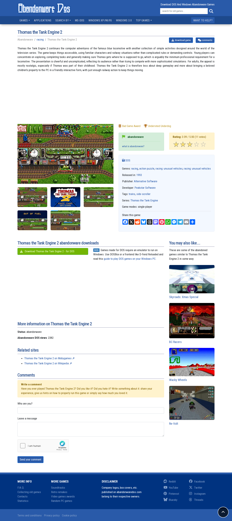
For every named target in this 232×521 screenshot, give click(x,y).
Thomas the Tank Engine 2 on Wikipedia (46, 363)
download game (182, 40)
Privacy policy (52, 515)
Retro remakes (59, 492)
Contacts (22, 496)
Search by (62, 20)
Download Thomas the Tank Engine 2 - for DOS (49, 251)
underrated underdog (159, 126)
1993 (139, 175)
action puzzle (146, 168)
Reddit (172, 481)
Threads (198, 500)
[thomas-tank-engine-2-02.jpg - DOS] (98, 197)
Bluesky (173, 500)
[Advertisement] (116, 100)
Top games (143, 20)
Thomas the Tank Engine (144, 200)
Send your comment (30, 459)
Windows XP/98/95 (100, 20)
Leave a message (27, 418)
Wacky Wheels (178, 380)
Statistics (22, 501)
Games (24, 20)
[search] (211, 11)
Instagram (200, 493)
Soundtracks (58, 487)
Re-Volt (173, 423)
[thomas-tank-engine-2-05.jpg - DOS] (65, 220)
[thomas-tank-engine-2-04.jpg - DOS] (32, 220)
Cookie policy (69, 515)
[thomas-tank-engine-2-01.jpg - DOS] (65, 197)
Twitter (198, 487)
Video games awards (63, 496)
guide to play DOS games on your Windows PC (130, 258)
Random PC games (61, 501)
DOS (127, 160)
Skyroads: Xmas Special (183, 297)
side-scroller (143, 194)
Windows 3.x (124, 20)
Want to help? (202, 20)
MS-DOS (79, 20)
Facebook (199, 481)
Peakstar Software (145, 187)
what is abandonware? (133, 146)
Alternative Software (145, 181)
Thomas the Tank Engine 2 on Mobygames (48, 358)
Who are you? (24, 403)
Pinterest (174, 493)
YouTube (173, 487)
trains (132, 194)
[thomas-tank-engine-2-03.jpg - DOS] (32, 197)
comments (206, 40)
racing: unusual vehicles (169, 168)
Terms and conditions (29, 515)
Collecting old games (29, 492)
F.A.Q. (20, 487)
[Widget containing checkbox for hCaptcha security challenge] (43, 445)
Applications (42, 20)
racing (40, 39)
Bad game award (131, 126)
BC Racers (175, 342)
